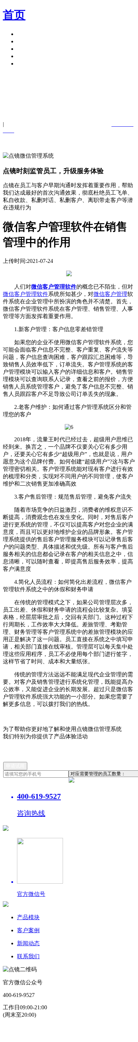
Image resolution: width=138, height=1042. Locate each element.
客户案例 (28, 41)
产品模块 (28, 34)
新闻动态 (28, 943)
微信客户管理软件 (25, 294)
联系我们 (28, 956)
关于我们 (28, 56)
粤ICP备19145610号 (53, 1028)
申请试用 (28, 64)
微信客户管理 (110, 294)
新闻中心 (28, 49)
